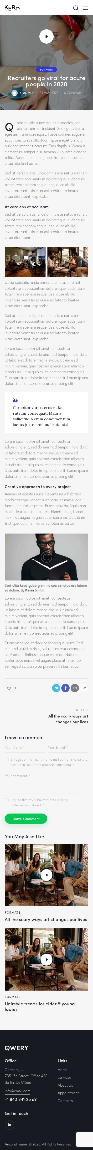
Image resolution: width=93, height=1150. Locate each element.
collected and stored (26, 805)
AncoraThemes (16, 1144)
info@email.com (17, 1091)
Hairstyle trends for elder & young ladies (40, 1006)
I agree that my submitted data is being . (39, 802)
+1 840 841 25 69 (21, 1099)
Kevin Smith (34, 590)
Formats (46, 69)
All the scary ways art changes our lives (46, 919)
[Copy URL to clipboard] (84, 688)
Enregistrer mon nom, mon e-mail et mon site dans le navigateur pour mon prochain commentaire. (49, 762)
